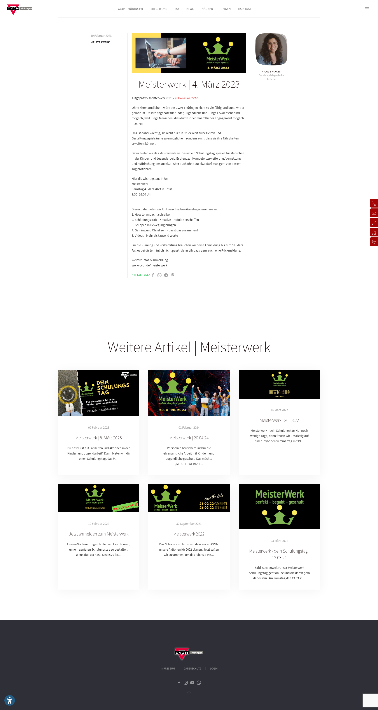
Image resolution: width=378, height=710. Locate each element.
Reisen (225, 9)
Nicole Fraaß (271, 71)
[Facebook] (153, 275)
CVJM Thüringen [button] (130, 9)
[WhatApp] (159, 275)
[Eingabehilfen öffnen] (9, 700)
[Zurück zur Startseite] (19, 9)
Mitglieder (158, 9)
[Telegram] (166, 275)
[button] (367, 9)
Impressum (168, 669)
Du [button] (177, 9)
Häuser (207, 9)
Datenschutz (192, 669)
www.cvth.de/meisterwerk (149, 265)
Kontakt (245, 9)
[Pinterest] (172, 275)
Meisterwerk (100, 42)
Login (213, 669)
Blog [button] (190, 9)
